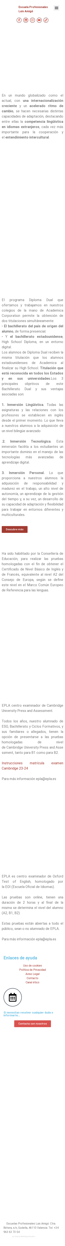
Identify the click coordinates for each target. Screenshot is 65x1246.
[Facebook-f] (19, 20)
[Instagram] (32, 20)
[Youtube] (39, 20)
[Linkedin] (25, 20)
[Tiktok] (46, 20)
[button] (56, 8)
